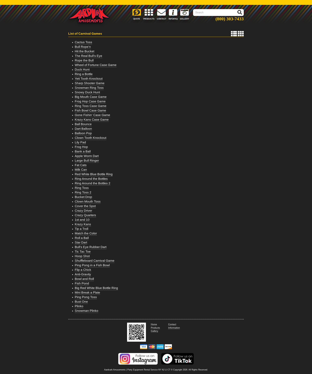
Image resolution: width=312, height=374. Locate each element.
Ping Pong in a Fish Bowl (92, 265)
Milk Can (81, 169)
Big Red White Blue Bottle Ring (96, 288)
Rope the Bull (84, 60)
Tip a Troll (81, 228)
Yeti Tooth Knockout (89, 78)
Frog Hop (81, 147)
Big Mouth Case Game (91, 96)
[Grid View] (241, 34)
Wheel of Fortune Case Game (96, 65)
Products (155, 327)
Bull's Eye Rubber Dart (90, 247)
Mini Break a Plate (87, 292)
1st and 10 (82, 219)
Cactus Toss (83, 42)
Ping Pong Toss (86, 297)
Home (154, 324)
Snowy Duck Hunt (87, 92)
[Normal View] (234, 34)
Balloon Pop (83, 133)
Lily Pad (80, 142)
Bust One (81, 301)
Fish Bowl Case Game (90, 110)
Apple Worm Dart (87, 156)
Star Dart (81, 242)
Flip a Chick (83, 269)
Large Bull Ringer (87, 160)
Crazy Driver (83, 210)
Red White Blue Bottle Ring (94, 174)
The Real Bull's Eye (88, 56)
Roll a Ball (82, 238)
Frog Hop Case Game (90, 101)
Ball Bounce (83, 124)
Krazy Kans (83, 224)
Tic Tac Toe (83, 251)
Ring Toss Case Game (90, 106)
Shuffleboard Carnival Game (94, 260)
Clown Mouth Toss (88, 201)
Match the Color (86, 233)
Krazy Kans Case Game (92, 119)
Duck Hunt (82, 69)
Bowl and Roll (84, 279)
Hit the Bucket (84, 51)
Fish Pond (82, 283)
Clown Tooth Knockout (90, 137)
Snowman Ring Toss (89, 87)
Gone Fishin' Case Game (92, 115)
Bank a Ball (83, 151)
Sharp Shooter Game (89, 83)
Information (174, 327)
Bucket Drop (83, 197)
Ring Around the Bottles (91, 178)
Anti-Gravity (83, 274)
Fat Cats (81, 165)
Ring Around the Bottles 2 (92, 183)
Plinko (79, 306)
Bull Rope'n (83, 46)
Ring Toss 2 (83, 192)
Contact (172, 324)
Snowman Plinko (86, 310)
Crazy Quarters (85, 215)
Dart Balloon (83, 128)
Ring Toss (82, 188)
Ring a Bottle (84, 74)
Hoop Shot (82, 256)
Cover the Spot (85, 206)
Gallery (154, 331)
